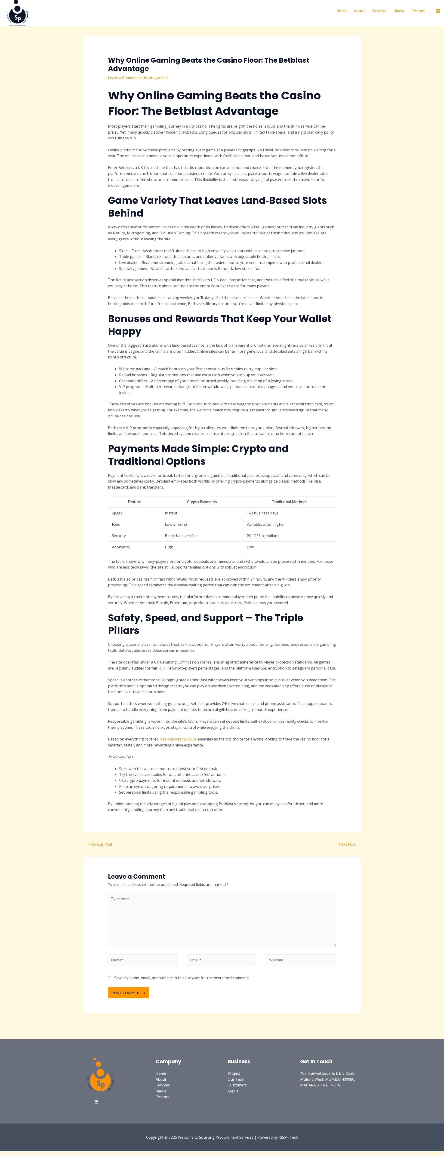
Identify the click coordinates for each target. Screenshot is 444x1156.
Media (399, 10)
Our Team (236, 1079)
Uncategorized (155, 77)
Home (341, 10)
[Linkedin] (438, 11)
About (359, 10)
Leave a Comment (123, 77)
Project (234, 1073)
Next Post (349, 844)
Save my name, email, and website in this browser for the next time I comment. (182, 977)
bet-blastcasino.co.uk (178, 739)
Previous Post (98, 844)
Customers (237, 1085)
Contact (418, 10)
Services (379, 10)
